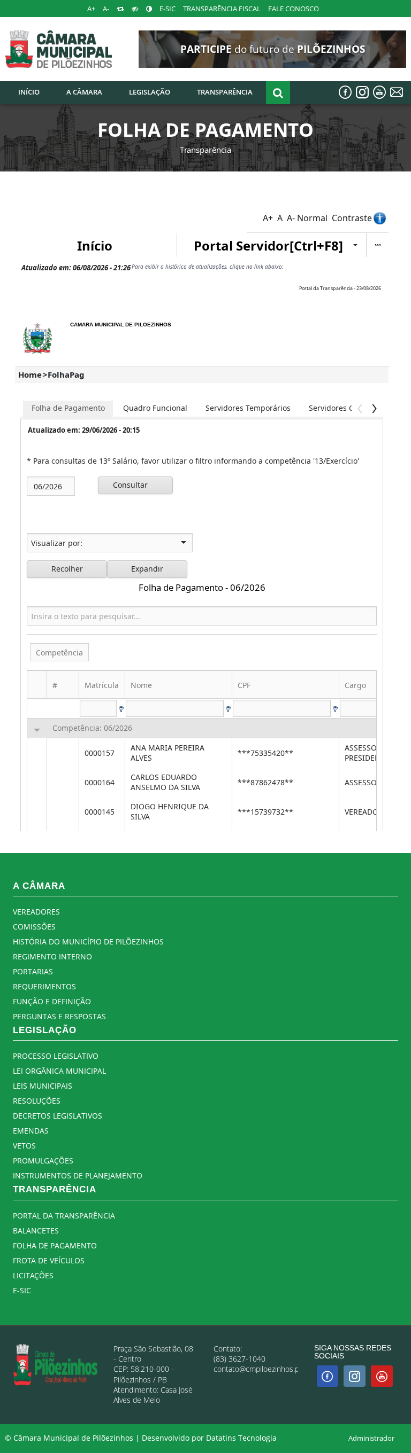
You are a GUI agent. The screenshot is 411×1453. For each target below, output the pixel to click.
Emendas (31, 1131)
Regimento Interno (52, 956)
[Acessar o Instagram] (362, 92)
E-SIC (167, 8)
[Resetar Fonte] (120, 8)
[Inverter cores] (149, 8)
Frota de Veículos (49, 1260)
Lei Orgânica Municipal (59, 1071)
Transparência (205, 149)
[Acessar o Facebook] (345, 92)
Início (29, 92)
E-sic (22, 1290)
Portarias (33, 971)
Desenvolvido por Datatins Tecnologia (209, 1438)
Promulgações (43, 1160)
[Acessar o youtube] (379, 92)
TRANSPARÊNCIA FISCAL (222, 8)
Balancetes (36, 1230)
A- (106, 8)
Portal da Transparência (64, 1215)
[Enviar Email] (396, 92)
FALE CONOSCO (293, 8)
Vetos (24, 1145)
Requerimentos (44, 986)
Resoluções (36, 1101)
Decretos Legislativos (57, 1116)
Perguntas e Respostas (59, 1016)
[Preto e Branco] (135, 8)
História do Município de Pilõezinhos (88, 941)
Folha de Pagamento (55, 1245)
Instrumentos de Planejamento (77, 1175)
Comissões (34, 926)
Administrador (371, 1438)
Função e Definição (52, 1001)
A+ (91, 8)
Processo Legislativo (55, 1056)
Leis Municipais (42, 1086)
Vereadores (36, 912)
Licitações (33, 1275)
